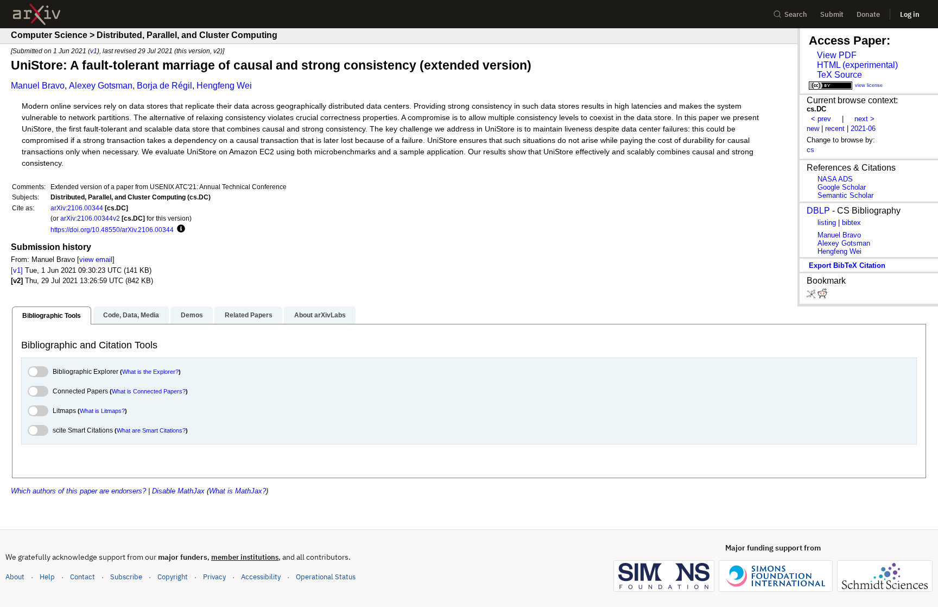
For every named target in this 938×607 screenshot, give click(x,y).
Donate (868, 14)
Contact (82, 576)
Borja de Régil (164, 85)
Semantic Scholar (845, 195)
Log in (910, 14)
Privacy (214, 576)
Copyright (172, 576)
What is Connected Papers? (149, 391)
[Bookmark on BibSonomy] (812, 296)
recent (835, 128)
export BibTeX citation (847, 265)
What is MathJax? (237, 491)
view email (95, 259)
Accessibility (261, 576)
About (14, 576)
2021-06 (863, 128)
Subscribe (126, 576)
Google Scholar (841, 187)
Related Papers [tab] (248, 315)
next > (864, 119)
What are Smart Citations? (151, 430)
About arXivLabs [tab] (320, 315)
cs (810, 150)
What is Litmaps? (102, 411)
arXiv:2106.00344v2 (90, 218)
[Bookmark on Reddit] (822, 296)
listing (826, 222)
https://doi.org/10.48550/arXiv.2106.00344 (112, 229)
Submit (832, 14)
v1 (93, 50)
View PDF (837, 55)
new (813, 128)
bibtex (851, 222)
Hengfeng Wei (224, 85)
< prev (821, 119)
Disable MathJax (178, 491)
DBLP (818, 210)
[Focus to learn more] (179, 229)
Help (47, 576)
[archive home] (36, 14)
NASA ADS (835, 179)
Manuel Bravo (38, 85)
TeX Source (839, 74)
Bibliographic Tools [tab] (51, 316)
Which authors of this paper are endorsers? (78, 491)
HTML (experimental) (857, 65)
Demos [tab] (192, 315)
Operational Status (326, 576)
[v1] (17, 270)
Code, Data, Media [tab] (131, 315)
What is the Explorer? (150, 371)
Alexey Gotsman (100, 85)
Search (795, 14)
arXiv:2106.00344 (76, 207)
